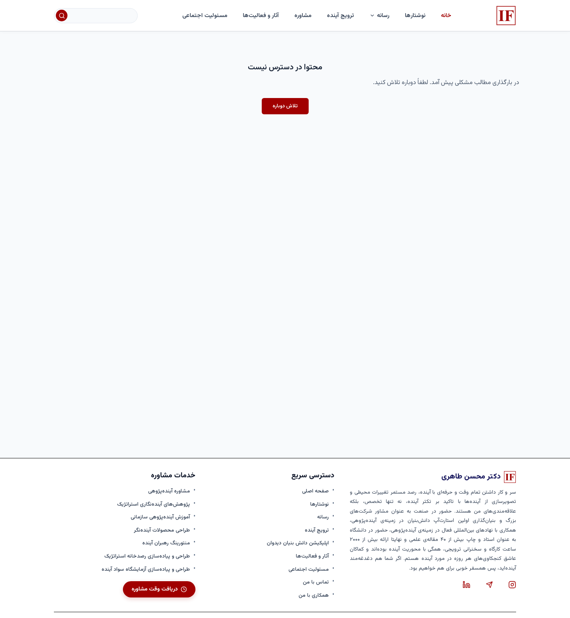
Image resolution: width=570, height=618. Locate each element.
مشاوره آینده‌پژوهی (169, 491)
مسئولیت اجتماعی (204, 15)
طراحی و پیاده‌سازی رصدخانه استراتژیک (147, 556)
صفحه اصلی (315, 491)
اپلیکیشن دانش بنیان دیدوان (298, 543)
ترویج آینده (340, 15)
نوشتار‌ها (415, 15)
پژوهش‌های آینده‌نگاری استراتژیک (153, 504)
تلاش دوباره (285, 106)
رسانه (323, 517)
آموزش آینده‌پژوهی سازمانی (160, 517)
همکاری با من (314, 595)
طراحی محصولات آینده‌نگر (162, 530)
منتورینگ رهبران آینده (166, 543)
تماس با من (316, 582)
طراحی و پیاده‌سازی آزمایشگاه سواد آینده (146, 569)
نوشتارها (319, 504)
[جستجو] (61, 15)
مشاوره (302, 15)
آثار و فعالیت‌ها (261, 15)
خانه (446, 15)
